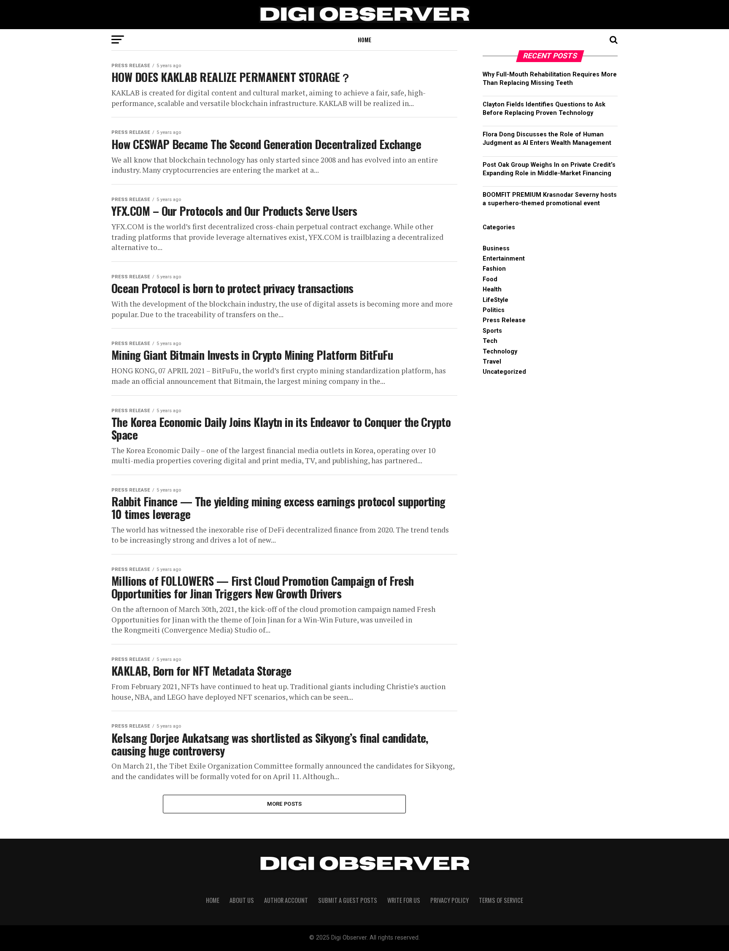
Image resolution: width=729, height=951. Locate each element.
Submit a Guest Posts (347, 900)
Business (496, 248)
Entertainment (504, 258)
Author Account (286, 900)
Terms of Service (501, 900)
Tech (490, 341)
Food (490, 279)
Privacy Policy (449, 900)
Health (492, 289)
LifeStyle (495, 300)
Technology (500, 351)
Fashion (494, 268)
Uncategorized (504, 371)
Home (364, 39)
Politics (494, 310)
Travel (492, 361)
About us (242, 900)
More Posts (284, 804)
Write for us (403, 900)
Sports (492, 330)
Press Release (504, 320)
